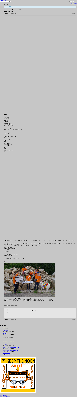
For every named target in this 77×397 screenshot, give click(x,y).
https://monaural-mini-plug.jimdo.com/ (11, 301)
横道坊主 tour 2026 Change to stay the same (10, 350)
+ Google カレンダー (7, 305)
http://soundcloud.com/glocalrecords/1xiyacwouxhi (12, 261)
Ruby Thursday (5, 330)
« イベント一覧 (6, 4)
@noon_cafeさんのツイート (4, 395)
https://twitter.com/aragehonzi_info (11, 248)
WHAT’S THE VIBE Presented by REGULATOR (11, 347)
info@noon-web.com (12, 128)
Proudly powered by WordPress (5, 396)
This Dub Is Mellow (6, 353)
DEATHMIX (5, 327)
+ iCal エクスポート (13, 305)
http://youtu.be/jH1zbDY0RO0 (8, 255)
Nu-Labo (74, 13)
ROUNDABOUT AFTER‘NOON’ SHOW (10, 13)
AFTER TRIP (5, 333)
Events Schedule (74, 3)
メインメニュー (72, 1)
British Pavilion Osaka (7, 336)
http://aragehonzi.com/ (9, 247)
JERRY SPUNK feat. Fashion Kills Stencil (10, 341)
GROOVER (5, 344)
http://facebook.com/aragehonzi (12, 249)
